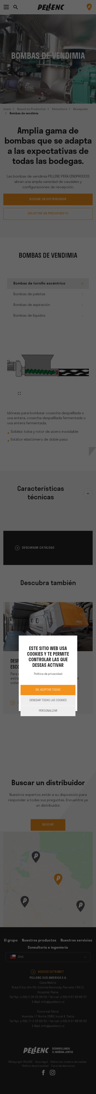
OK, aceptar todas (48, 690)
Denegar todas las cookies (48, 700)
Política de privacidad (48, 674)
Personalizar (48, 711)
